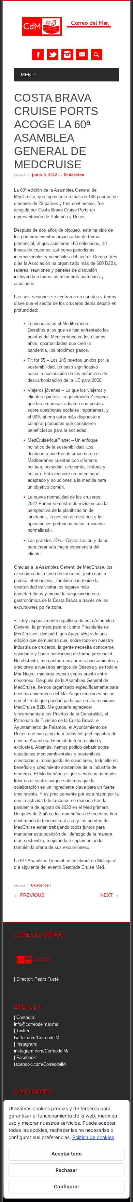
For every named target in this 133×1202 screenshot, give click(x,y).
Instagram (67, 54)
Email (82, 54)
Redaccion (74, 175)
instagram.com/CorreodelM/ (41, 1051)
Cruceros (40, 885)
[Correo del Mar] (66, 41)
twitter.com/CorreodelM (36, 1037)
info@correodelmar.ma (36, 1024)
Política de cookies (93, 1137)
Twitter (52, 54)
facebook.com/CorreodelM (40, 1064)
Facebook (38, 54)
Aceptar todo (66, 1153)
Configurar (66, 1186)
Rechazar (66, 1170)
